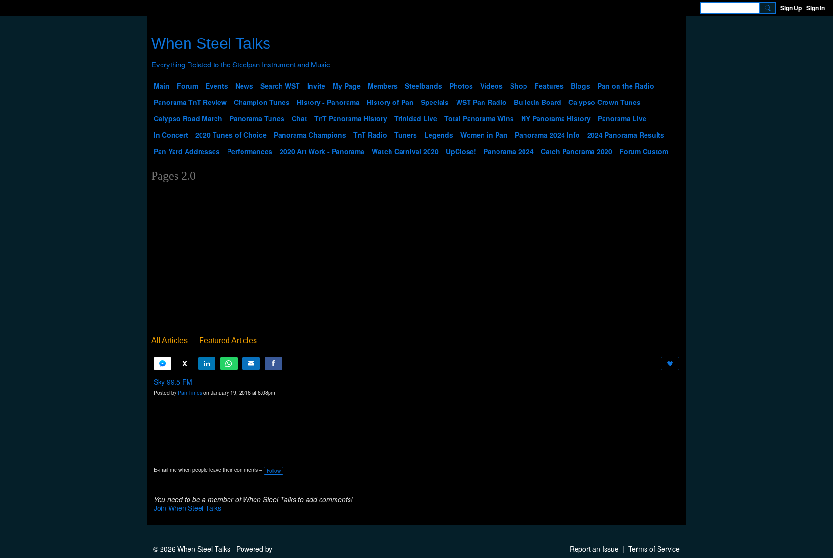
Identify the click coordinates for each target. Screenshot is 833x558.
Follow (274, 470)
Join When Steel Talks (187, 508)
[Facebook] (273, 363)
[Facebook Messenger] (162, 363)
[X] (184, 363)
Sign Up (791, 7)
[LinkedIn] (206, 363)
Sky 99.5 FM (173, 382)
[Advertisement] (416, 261)
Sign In (815, 7)
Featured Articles (228, 341)
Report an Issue (594, 549)
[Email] (251, 363)
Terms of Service (654, 549)
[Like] (670, 363)
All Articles (169, 341)
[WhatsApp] (229, 363)
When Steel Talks (210, 43)
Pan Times (190, 392)
